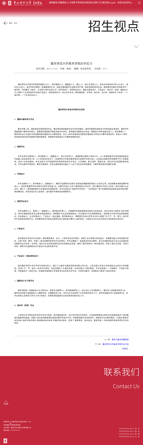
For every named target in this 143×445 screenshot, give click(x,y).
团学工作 (98, 2)
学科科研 (80, 2)
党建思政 (62, 2)
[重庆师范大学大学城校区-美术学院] (11, 425)
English (112, 2)
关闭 (125, 349)
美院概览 (53, 2)
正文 (15, 23)
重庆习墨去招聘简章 (120, 339)
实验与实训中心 (124, 2)
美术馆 (105, 2)
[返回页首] (6, 403)
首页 (10, 23)
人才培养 (71, 2)
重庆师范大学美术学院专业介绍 (115, 344)
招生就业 (89, 2)
